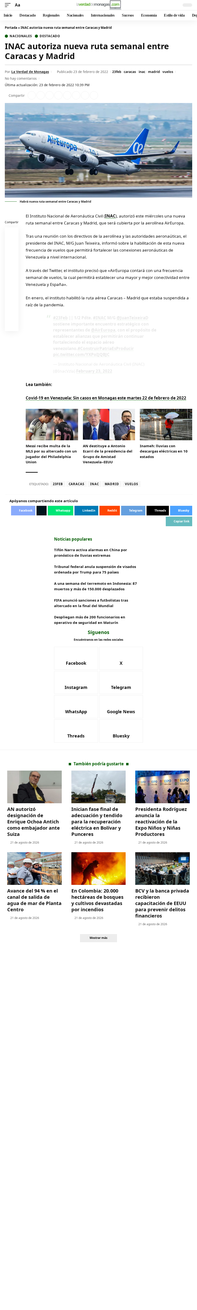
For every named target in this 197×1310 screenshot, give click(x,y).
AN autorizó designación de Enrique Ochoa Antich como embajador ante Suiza (33, 821)
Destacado (50, 36)
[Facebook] (76, 658)
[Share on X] (41, 95)
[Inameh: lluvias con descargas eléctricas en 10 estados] (166, 424)
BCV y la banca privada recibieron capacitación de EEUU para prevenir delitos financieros (162, 903)
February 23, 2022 (94, 371)
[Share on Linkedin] (58, 95)
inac (142, 71)
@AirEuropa (103, 330)
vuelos (167, 71)
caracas (130, 71)
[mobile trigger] (9, 5)
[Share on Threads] (85, 95)
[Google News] (121, 706)
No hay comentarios (21, 78)
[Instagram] (76, 682)
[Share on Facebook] (32, 95)
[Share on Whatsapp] (49, 95)
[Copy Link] (94, 95)
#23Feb (60, 317)
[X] (121, 658)
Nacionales (21, 36)
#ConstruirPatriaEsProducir (106, 348)
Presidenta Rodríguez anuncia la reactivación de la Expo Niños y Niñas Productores (161, 821)
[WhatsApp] (76, 706)
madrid (154, 71)
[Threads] (76, 731)
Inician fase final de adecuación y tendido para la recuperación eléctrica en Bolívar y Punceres (96, 821)
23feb (116, 71)
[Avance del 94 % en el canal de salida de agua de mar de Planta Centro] (34, 868)
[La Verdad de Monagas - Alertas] (98, 5)
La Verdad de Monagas (30, 71)
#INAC (99, 317)
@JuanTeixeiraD (132, 317)
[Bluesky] (121, 731)
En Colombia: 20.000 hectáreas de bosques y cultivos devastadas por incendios (97, 900)
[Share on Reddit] (67, 95)
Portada (11, 27)
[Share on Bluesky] (12, 314)
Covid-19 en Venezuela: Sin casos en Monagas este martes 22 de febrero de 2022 (106, 398)
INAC (110, 216)
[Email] (12, 325)
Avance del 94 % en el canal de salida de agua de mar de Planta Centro (34, 900)
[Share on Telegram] (76, 95)
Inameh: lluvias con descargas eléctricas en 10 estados (164, 451)
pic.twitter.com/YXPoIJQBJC (81, 354)
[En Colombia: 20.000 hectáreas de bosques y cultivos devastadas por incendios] (98, 868)
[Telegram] (121, 682)
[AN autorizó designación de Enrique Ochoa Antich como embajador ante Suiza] (34, 787)
